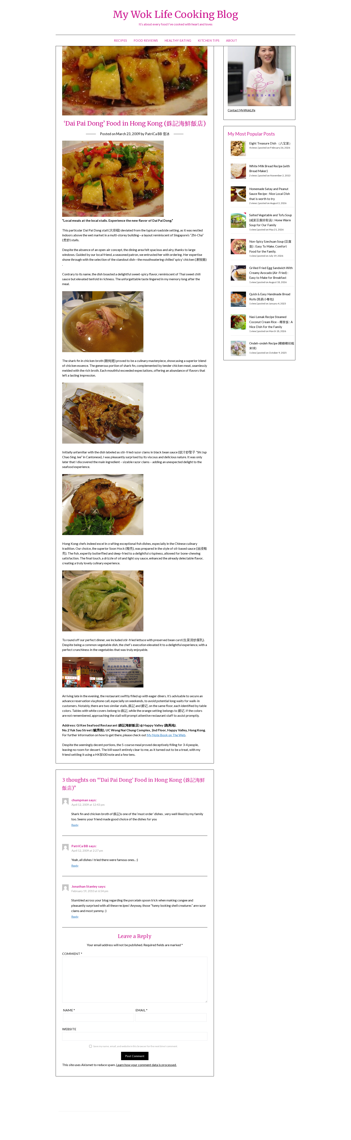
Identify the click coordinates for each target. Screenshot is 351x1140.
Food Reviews (146, 40)
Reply (74, 825)
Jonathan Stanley (85, 886)
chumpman (80, 800)
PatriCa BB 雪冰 (157, 134)
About (231, 40)
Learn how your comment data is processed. (146, 1065)
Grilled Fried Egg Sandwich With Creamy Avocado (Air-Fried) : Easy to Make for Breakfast (271, 273)
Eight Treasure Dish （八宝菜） (270, 143)
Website (69, 1029)
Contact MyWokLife (241, 110)
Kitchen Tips (209, 40)
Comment (72, 953)
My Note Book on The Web (166, 735)
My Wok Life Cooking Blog (175, 14)
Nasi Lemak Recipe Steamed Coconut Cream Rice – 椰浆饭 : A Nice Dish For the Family (271, 322)
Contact (63, 1115)
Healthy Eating (178, 40)
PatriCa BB (80, 846)
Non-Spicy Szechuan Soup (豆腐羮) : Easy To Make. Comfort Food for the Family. (270, 246)
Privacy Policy (67, 1106)
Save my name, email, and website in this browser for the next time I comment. (135, 1046)
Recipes (120, 40)
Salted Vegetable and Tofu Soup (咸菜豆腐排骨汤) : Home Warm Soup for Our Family (270, 220)
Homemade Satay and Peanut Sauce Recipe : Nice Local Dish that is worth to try (269, 194)
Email (141, 1010)
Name (69, 1010)
